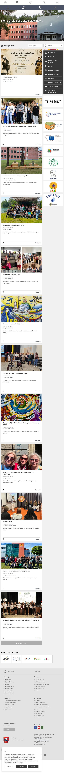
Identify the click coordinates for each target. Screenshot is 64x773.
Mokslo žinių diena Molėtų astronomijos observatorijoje (19, 126)
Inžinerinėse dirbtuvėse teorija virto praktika (16, 176)
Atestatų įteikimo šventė (10, 77)
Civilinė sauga (39, 713)
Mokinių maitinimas (53, 70)
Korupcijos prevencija (40, 711)
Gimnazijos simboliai (9, 686)
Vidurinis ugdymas (40, 679)
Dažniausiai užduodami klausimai (43, 707)
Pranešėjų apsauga (40, 709)
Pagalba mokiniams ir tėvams (42, 684)
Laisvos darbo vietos (54, 82)
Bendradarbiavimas (9, 692)
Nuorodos (38, 700)
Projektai (51, 56)
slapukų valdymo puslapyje (16, 762)
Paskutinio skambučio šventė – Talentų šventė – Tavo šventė (21, 620)
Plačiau (37, 94)
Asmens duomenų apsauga (42, 704)
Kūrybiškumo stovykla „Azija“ (11, 274)
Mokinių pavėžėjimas (54, 74)
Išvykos (9, 130)
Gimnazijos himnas (9, 688)
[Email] (42, 727)
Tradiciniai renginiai (9, 690)
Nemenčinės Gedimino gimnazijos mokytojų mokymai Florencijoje (18, 473)
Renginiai (10, 624)
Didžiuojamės (11, 428)
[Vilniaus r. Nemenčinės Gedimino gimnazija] (5, 2)
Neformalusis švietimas (41, 682)
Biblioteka (51, 66)
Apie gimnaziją (8, 679)
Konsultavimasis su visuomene (42, 706)
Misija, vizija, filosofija (9, 682)
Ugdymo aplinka (8, 681)
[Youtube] (39, 727)
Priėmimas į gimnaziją (9, 693)
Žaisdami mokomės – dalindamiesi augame (15, 373)
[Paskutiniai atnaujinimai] (30, 2)
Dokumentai (51, 52)
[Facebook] (35, 727)
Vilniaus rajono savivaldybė (17, 740)
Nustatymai (10, 766)
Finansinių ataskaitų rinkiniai (11, 702)
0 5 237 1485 (39, 738)
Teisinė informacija (40, 715)
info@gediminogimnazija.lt (43, 740)
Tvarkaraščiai (10, 671)
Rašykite (7, 729)
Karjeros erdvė (7, 521)
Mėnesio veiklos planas (52, 61)
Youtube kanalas (53, 86)
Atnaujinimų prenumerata (52, 91)
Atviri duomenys (39, 717)
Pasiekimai (51, 78)
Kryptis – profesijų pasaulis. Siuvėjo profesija (16, 571)
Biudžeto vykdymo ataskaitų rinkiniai (13, 700)
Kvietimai (10, 81)
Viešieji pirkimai (8, 707)
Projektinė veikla (11, 179)
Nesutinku (21, 766)
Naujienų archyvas (22, 643)
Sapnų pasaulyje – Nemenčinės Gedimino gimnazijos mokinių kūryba (21, 423)
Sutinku (33, 766)
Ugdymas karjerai (12, 525)
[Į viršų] (45, 755)
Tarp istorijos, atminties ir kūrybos (13, 324)
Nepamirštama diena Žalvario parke (13, 225)
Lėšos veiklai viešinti (9, 704)
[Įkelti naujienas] (17, 2)
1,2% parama (7, 709)
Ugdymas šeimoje (40, 681)
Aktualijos (10, 278)
